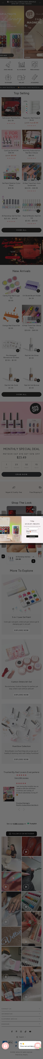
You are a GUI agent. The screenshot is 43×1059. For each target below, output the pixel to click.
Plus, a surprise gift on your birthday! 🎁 (31, 531)
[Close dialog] (42, 516)
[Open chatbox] (37, 1045)
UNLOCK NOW (32, 536)
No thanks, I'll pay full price (32, 538)
